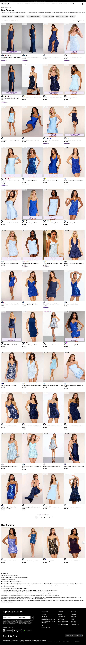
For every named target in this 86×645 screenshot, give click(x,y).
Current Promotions (75, 624)
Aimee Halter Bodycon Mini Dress (51, 180)
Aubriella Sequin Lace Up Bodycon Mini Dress (10, 305)
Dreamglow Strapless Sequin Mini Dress (10, 222)
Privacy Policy (26, 622)
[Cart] (82, 4)
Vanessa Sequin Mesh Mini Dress (8, 426)
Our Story (60, 612)
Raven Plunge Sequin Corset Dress (72, 222)
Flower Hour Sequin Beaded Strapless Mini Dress (73, 386)
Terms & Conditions (46, 624)
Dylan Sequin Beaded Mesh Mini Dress (73, 57)
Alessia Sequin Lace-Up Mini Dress (72, 344)
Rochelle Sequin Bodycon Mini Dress (9, 561)
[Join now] (32, 617)
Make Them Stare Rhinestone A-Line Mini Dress (73, 426)
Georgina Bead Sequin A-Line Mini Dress (31, 98)
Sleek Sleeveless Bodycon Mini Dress (30, 140)
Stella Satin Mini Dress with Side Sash (9, 344)
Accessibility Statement (63, 624)
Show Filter (7, 21)
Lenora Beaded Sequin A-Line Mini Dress (52, 263)
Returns (72, 619)
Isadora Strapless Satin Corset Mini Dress (52, 426)
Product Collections (46, 627)
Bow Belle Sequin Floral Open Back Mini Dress (31, 507)
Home (2, 7)
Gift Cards (44, 614)
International (73, 621)
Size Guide (73, 623)
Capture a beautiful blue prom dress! (9, 575)
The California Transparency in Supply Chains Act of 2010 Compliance (32, 640)
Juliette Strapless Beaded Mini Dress (30, 263)
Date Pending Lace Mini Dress (71, 98)
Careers (60, 614)
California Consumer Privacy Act (48, 619)
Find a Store (44, 612)
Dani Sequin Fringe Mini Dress (71, 304)
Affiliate (59, 618)
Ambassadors (61, 623)
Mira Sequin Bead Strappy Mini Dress (51, 222)
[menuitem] (14, 4)
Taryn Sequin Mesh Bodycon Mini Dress (31, 561)
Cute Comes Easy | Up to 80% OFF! (30, 1)
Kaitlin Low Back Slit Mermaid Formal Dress (11, 57)
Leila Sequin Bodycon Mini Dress (29, 180)
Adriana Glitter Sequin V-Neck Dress (9, 466)
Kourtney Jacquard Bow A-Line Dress (51, 344)
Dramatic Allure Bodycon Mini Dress (72, 140)
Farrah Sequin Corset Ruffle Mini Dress (73, 561)
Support (3, 1)
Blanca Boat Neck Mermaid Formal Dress (31, 57)
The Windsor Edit (61, 616)
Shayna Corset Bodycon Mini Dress (30, 222)
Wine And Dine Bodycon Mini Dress (51, 304)
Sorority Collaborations (63, 621)
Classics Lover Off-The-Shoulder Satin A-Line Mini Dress (11, 181)
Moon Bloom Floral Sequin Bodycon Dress (10, 140)
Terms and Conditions (18, 622)
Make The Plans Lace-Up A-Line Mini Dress (74, 466)
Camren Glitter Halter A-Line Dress (72, 507)
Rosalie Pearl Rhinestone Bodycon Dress (73, 180)
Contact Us (73, 614)
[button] (78, 21)
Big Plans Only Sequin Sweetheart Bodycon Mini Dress (9, 507)
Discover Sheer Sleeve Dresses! (8, 579)
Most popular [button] (79, 21)
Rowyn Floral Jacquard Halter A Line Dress (73, 263)
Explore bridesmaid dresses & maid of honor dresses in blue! (14, 577)
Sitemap (43, 625)
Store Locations (9, 1)
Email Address (6, 615)
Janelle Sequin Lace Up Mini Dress (30, 304)
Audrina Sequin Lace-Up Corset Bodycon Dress (31, 467)
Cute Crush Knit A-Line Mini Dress (51, 140)
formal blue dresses (20, 598)
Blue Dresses (7, 10)
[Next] (57, 1)
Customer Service (74, 612)
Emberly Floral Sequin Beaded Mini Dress (31, 385)
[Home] (5, 4)
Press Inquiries (61, 619)
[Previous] (28, 1)
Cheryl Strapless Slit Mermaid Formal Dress (9, 99)
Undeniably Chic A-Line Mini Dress (51, 507)
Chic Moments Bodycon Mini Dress (30, 344)
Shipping (73, 618)
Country (20, 615)
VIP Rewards (44, 616)
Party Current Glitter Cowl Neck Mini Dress (53, 385)
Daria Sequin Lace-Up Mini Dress (8, 385)
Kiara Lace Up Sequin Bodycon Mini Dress (52, 98)
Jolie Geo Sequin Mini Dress (49, 561)
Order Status (73, 616)
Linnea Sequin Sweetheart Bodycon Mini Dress (31, 426)
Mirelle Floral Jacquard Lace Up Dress (51, 466)
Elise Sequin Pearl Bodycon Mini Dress (10, 263)
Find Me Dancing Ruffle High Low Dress (52, 57)
